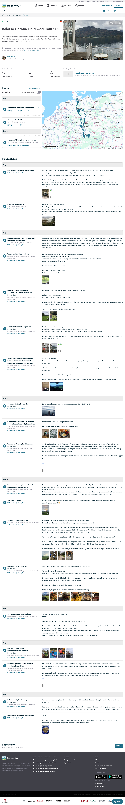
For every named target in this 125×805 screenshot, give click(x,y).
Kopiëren (108, 11)
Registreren (106, 6)
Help (96, 760)
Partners (81, 6)
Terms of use (106, 148)
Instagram (100, 786)
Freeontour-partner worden (103, 766)
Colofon (75, 794)
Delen (117, 11)
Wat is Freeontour (100, 769)
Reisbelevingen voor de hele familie (44, 772)
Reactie (118, 746)
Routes (40, 6)
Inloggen (118, 6)
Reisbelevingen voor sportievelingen (44, 763)
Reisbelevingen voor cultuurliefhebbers (45, 769)
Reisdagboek (17, 15)
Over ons (97, 763)
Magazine (67, 6)
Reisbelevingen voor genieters (42, 766)
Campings (53, 6)
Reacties (25, 15)
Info (3, 15)
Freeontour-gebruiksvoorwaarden (87, 794)
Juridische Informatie (117, 794)
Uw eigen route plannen (71, 760)
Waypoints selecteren (28, 92)
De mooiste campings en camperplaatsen (46, 760)
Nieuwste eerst (34, 89)
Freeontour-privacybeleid (104, 794)
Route (8, 15)
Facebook (100, 783)
